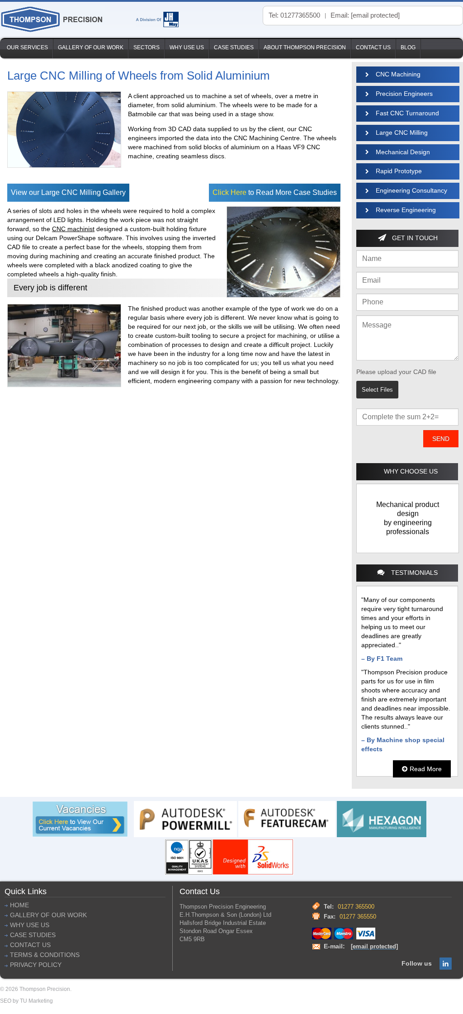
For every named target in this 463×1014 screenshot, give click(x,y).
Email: (365, 15)
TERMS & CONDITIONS (45, 955)
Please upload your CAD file (396, 371)
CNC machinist (73, 228)
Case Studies (234, 47)
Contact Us (373, 47)
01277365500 (300, 15)
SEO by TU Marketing (26, 1001)
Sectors (146, 47)
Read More (426, 768)
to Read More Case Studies (275, 192)
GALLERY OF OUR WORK (48, 915)
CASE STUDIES (33, 935)
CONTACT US (30, 945)
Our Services (27, 47)
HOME (19, 905)
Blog (408, 47)
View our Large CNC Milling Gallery (68, 192)
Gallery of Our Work (90, 47)
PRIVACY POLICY (35, 965)
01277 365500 (356, 906)
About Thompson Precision (305, 47)
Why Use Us (187, 47)
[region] (407, 518)
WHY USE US (29, 925)
